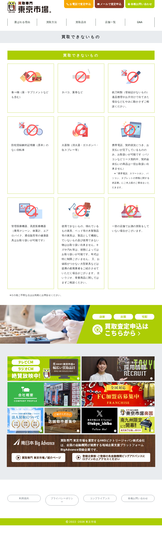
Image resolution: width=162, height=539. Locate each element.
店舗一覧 (110, 22)
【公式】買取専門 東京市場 (29, 7)
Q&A (140, 22)
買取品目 (81, 22)
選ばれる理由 (22, 22)
